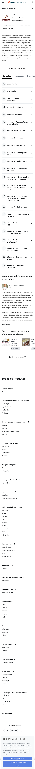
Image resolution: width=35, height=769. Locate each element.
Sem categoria (7, 713)
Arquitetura (5, 495)
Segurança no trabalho (9, 498)
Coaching (4, 428)
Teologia (5, 413)
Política (4, 532)
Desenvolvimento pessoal (11, 431)
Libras (4, 526)
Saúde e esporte (8, 671)
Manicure (5, 611)
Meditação (5, 410)
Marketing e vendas (9, 589)
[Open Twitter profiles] (7, 730)
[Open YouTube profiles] (16, 730)
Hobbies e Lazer (8, 565)
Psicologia (5, 535)
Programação (6, 701)
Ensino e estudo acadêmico (12, 507)
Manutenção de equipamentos (13, 577)
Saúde (4, 684)
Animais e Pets (7, 389)
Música (4, 635)
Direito (4, 513)
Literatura (5, 529)
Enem (3, 519)
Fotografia (5, 471)
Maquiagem (5, 614)
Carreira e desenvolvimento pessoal (15, 422)
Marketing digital (7, 592)
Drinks (4, 450)
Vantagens (19, 76)
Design (4, 468)
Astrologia (5, 404)
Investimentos (6, 556)
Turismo (4, 568)
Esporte (4, 678)
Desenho (5, 632)
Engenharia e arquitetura (11, 492)
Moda (3, 617)
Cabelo (4, 605)
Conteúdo (7, 76)
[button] (15, 84)
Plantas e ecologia (9, 644)
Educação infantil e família (11, 480)
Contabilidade (6, 547)
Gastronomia (6, 453)
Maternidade (6, 483)
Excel (3, 698)
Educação (5, 516)
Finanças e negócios (9, 544)
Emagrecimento (7, 674)
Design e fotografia (9, 465)
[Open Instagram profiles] (20, 730)
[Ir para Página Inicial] (17, 2)
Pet (3, 392)
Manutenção (6, 580)
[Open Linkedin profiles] (11, 730)
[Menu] (3, 2)
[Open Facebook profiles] (3, 730)
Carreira (4, 425)
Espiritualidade (7, 407)
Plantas (4, 650)
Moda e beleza (7, 601)
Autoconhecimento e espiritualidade (15, 401)
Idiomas (4, 523)
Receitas (5, 456)
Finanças (4, 553)
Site (3, 704)
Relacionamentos (8, 659)
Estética (4, 608)
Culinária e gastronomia (10, 443)
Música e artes (7, 626)
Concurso (5, 510)
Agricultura (5, 647)
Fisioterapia (5, 681)
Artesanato (5, 629)
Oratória (4, 434)
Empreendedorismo (8, 550)
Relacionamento (7, 662)
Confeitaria (5, 446)
